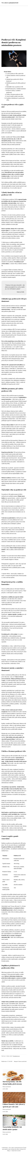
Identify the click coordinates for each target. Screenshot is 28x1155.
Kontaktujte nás (16, 1056)
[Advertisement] (14, 20)
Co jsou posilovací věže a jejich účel (14, 73)
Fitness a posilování (22, 1061)
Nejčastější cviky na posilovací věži (14, 86)
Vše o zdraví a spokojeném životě (9, 2)
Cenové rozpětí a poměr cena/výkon (14, 96)
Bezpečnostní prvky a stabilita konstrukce (16, 88)
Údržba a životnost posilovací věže (14, 94)
